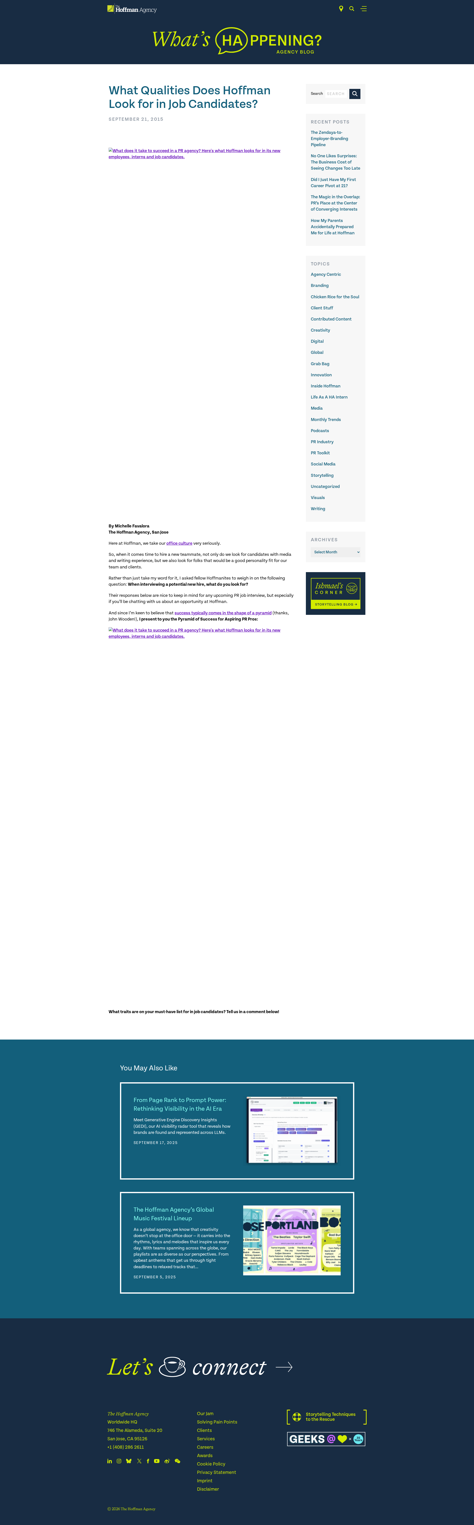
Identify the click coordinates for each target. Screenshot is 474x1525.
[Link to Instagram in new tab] (119, 1462)
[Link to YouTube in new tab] (156, 1462)
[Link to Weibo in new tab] (167, 1462)
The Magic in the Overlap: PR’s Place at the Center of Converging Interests (335, 203)
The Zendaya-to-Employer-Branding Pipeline (329, 138)
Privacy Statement (216, 1472)
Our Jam (205, 1413)
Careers (205, 1447)
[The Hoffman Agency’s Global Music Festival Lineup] (292, 1240)
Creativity (320, 330)
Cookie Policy (211, 1464)
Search (317, 94)
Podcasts (320, 430)
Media (317, 408)
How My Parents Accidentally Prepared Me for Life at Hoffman (333, 227)
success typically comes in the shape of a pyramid (223, 613)
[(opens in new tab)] (335, 613)
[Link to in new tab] (129, 1462)
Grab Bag (320, 363)
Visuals (318, 497)
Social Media (323, 464)
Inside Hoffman (325, 386)
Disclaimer (208, 1489)
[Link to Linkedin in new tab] (109, 1462)
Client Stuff (322, 308)
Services (206, 1439)
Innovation (321, 375)
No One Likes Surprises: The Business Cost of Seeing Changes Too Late (335, 162)
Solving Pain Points (217, 1422)
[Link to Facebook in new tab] (148, 1462)
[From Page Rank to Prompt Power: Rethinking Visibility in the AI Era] (292, 1131)
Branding (320, 285)
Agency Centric (326, 274)
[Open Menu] (363, 8)
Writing (318, 508)
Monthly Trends (326, 419)
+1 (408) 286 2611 (125, 1447)
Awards (205, 1455)
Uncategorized (325, 486)
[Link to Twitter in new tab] (139, 1462)
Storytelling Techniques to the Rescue (331, 1417)
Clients (204, 1430)
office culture (179, 543)
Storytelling (322, 475)
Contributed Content (331, 319)
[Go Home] (132, 8)
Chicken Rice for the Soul (335, 297)
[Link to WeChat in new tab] (177, 1462)
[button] (354, 94)
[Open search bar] (351, 8)
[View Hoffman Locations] (341, 9)
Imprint (205, 1481)
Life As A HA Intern (329, 397)
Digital (317, 341)
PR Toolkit (320, 453)
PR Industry (322, 441)
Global (317, 352)
